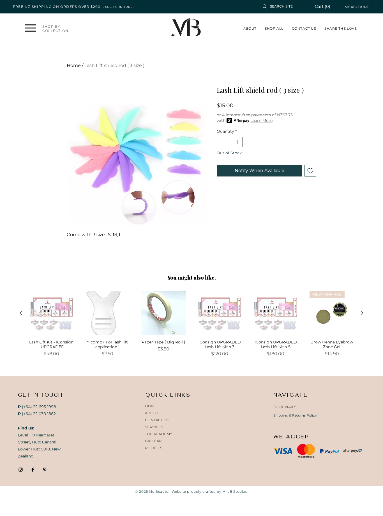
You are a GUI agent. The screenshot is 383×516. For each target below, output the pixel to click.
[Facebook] (32, 469)
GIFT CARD (155, 441)
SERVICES (154, 427)
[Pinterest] (44, 469)
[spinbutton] (230, 142)
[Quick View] (51, 313)
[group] (191, 324)
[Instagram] (20, 469)
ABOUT (151, 413)
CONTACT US (157, 420)
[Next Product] (362, 313)
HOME (151, 406)
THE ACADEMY (158, 434)
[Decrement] (221, 142)
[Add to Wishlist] (310, 170)
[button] (325, 6)
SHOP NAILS (284, 407)
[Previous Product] (21, 313)
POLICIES (153, 448)
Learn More (261, 120)
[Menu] (30, 27)
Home (74, 65)
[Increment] (238, 142)
